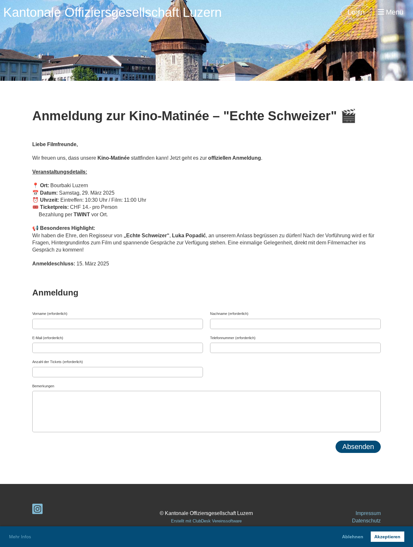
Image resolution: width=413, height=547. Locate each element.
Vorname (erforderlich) (49, 314)
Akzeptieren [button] (387, 536)
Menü (393, 12)
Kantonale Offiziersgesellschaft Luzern (112, 12)
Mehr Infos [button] (20, 536)
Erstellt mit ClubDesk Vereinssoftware (206, 521)
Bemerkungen (43, 386)
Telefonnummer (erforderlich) (233, 338)
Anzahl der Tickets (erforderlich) (57, 362)
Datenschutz (366, 520)
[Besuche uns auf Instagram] (37, 510)
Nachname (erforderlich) (229, 314)
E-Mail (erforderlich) (47, 338)
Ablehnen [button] (352, 536)
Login (356, 12)
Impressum (368, 513)
